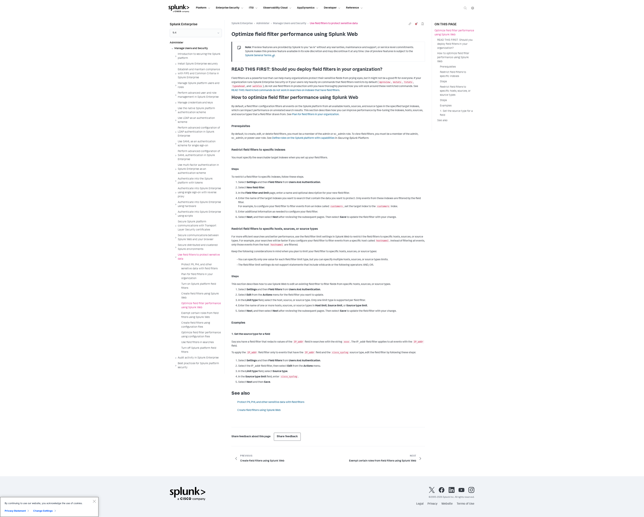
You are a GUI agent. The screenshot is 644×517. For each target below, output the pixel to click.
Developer (330, 8)
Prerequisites (448, 67)
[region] (49, 507)
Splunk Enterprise (242, 23)
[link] (410, 23)
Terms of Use (465, 503)
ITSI (251, 8)
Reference (352, 8)
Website (447, 503)
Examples (445, 106)
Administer (263, 23)
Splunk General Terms (258, 55)
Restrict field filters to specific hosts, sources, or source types (455, 91)
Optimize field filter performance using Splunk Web (454, 32)
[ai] (416, 23)
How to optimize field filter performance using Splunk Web (453, 57)
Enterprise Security (227, 8)
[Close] (94, 501)
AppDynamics (305, 8)
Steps (443, 81)
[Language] (473, 8)
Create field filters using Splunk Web (259, 410)
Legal (419, 503)
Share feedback (287, 436)
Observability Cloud (275, 8)
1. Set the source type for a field (456, 113)
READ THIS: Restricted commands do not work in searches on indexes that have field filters (285, 90)
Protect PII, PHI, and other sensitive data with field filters (270, 402)
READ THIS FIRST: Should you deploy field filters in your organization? (455, 44)
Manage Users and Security (289, 23)
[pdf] (422, 23)
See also (442, 120)
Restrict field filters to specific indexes (453, 74)
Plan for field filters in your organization (315, 114)
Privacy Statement (15, 510)
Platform (201, 8)
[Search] (465, 8)
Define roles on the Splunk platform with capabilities (303, 138)
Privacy (432, 503)
